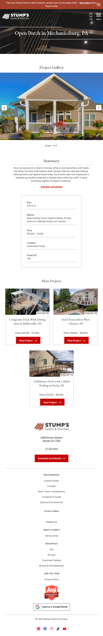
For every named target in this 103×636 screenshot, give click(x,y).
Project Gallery (51, 511)
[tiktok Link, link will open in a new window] (58, 629)
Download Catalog (51, 560)
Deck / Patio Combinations (51, 491)
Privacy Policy (51, 579)
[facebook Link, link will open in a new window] (45, 629)
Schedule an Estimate (51, 187)
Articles (51, 555)
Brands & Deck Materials (51, 565)
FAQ (51, 549)
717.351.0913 (51, 449)
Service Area (51, 535)
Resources (51, 543)
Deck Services (51, 475)
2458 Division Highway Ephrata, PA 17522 (51, 439)
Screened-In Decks (51, 497)
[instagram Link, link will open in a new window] (51, 629)
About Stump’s (51, 530)
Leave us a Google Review (55, 607)
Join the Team (51, 573)
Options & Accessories (51, 502)
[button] (4, 108)
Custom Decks (51, 480)
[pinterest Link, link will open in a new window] (38, 629)
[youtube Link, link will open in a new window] (64, 629)
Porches (51, 486)
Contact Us (51, 522)
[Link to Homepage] (15, 17)
